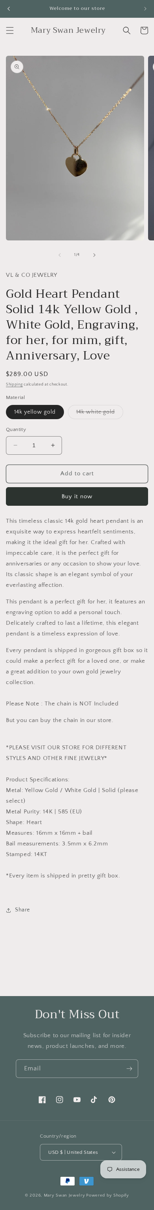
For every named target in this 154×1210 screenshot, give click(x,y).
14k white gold (99, 413)
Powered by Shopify (107, 1195)
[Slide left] (59, 255)
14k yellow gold (35, 412)
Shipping (14, 384)
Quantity (16, 429)
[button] (10, 30)
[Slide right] (94, 255)
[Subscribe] (129, 1068)
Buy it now (77, 496)
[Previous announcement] (8, 8)
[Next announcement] (145, 8)
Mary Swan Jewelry (64, 1195)
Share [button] (22, 910)
